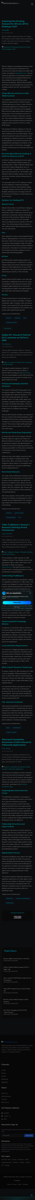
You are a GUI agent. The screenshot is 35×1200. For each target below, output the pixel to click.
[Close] (30, 593)
